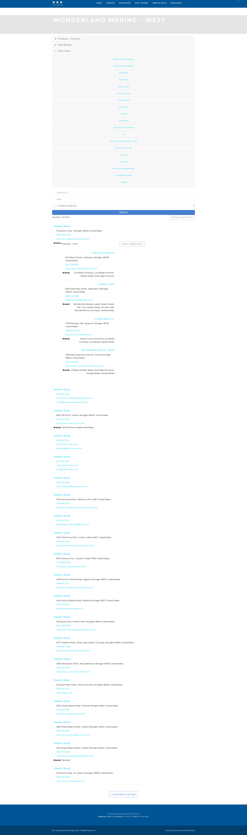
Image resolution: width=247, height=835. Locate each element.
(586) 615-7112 (62, 583)
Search (123, 212)
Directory (169, 830)
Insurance (176, 3)
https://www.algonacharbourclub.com (74, 587)
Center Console (123, 93)
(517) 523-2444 (62, 604)
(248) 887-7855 (63, 647)
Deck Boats (124, 107)
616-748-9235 (62, 520)
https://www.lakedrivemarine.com (81, 268)
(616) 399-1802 (63, 710)
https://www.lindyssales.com (78, 334)
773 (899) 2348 (63, 562)
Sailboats (123, 162)
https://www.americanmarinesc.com (73, 651)
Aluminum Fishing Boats (123, 66)
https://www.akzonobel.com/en (71, 566)
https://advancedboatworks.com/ (72, 486)
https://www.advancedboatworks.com (74, 398)
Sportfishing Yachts (124, 175)
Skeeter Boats (62, 226)
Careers (110, 3)
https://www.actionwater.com (70, 423)
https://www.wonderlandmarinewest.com (85, 366)
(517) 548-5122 (71, 362)
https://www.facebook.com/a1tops (72, 239)
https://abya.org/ (64, 693)
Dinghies (123, 114)
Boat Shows (141, 3)
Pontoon (123, 155)
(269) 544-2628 (72, 296)
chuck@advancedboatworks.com (72, 402)
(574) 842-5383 (63, 541)
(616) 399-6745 (63, 731)
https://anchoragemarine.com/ (70, 714)
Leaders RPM (106, 284)
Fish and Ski (123, 121)
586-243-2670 (62, 689)
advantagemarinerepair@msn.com (72, 524)
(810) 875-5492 (63, 482)
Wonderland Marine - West (97, 350)
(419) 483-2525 (63, 503)
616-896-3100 (62, 440)
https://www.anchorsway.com (70, 781)
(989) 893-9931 (72, 330)
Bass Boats (123, 73)
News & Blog (159, 3)
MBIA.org (111, 816)
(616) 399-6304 (63, 752)
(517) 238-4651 (71, 264)
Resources (125, 3)
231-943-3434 (62, 461)
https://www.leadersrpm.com (79, 300)
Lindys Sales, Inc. (104, 318)
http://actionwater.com (67, 444)
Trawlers (123, 182)
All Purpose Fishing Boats (123, 59)
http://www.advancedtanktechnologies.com (77, 507)
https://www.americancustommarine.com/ (76, 630)
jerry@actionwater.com (67, 469)
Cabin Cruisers (124, 87)
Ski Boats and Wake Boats (124, 168)
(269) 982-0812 (63, 777)
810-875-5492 (62, 394)
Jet (123, 134)
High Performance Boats (123, 127)
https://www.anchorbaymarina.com (73, 672)
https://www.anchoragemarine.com (73, 735)
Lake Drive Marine (103, 252)
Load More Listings (123, 794)
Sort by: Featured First (181, 217)
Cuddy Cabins (123, 100)
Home (99, 3)
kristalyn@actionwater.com (69, 448)
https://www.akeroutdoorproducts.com (75, 545)
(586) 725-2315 (62, 668)
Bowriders (123, 80)
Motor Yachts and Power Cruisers (123, 141)
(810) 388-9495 (63, 625)
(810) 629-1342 (63, 419)
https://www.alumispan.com (69, 609)
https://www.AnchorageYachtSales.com (74, 756)
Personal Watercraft (123, 148)
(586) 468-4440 (63, 235)
